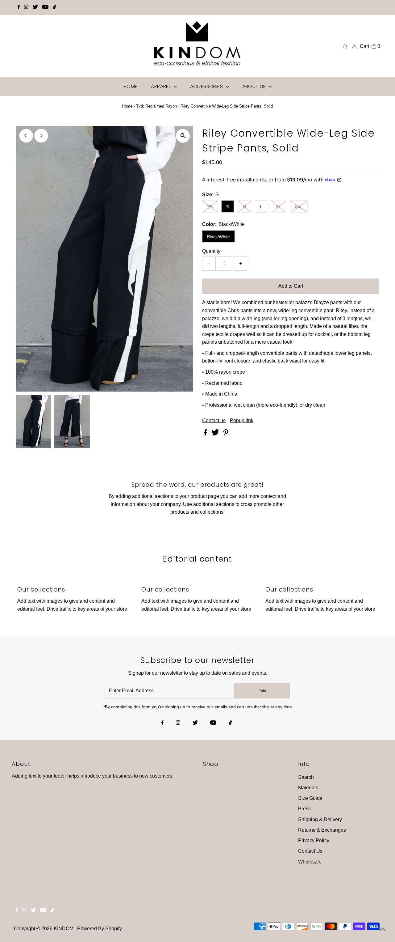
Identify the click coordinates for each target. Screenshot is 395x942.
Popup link (241, 420)
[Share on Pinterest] (225, 433)
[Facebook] (19, 7)
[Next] (41, 135)
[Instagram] (26, 7)
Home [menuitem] (130, 86)
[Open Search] (345, 46)
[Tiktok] (54, 7)
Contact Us (310, 851)
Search (306, 777)
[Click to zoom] (183, 136)
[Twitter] (35, 7)
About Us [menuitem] (255, 86)
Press (304, 808)
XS (210, 206)
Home (127, 106)
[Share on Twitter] (215, 433)
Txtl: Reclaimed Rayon (156, 106)
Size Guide (310, 798)
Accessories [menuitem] (207, 86)
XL (278, 206)
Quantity (211, 251)
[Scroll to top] (382, 929)
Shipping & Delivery (320, 819)
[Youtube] (45, 7)
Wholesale (310, 861)
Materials (308, 787)
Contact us (214, 420)
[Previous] (26, 135)
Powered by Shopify (99, 928)
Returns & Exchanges (322, 830)
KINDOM (63, 928)
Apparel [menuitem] (161, 86)
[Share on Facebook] (206, 433)
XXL (299, 206)
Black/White (218, 236)
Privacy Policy (313, 840)
